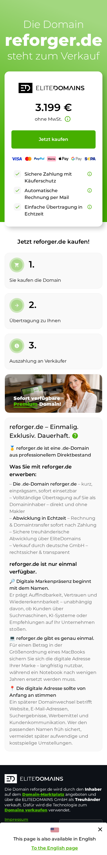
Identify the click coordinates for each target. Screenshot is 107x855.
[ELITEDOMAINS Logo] (53, 779)
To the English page (54, 848)
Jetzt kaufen (53, 139)
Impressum (16, 819)
